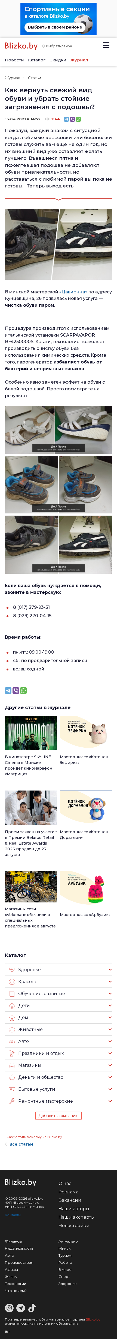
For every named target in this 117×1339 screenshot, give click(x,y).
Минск (64, 1248)
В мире (65, 1269)
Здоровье (68, 1283)
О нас (65, 1183)
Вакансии (70, 1200)
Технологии (15, 1283)
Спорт (64, 1276)
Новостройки (74, 1225)
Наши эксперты (77, 1217)
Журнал (79, 60)
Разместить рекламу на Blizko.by (34, 1137)
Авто (9, 1255)
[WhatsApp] (78, 119)
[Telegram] (66, 119)
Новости (14, 60)
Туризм (65, 1255)
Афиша (11, 1269)
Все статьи (21, 1144)
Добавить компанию (58, 1115)
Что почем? (16, 1290)
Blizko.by (93, 1319)
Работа (65, 1262)
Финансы (13, 1241)
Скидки (58, 60)
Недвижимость (19, 1248)
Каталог (36, 60)
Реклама (68, 1191)
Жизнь (11, 1276)
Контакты (13, 1215)
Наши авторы (74, 1208)
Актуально (68, 1241)
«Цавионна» (73, 291)
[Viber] (72, 119)
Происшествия (19, 1262)
